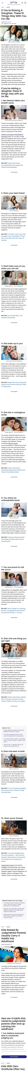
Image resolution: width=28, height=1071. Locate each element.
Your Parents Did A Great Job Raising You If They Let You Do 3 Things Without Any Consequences (14, 904)
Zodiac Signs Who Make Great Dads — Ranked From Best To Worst (14, 730)
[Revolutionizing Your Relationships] (14, 2)
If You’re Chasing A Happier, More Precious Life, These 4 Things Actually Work (13, 790)
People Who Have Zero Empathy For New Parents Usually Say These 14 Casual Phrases (14, 916)
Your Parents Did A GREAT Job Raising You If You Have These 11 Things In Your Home (14, 740)
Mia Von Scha (13, 443)
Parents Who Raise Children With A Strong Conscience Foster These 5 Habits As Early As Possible (13, 699)
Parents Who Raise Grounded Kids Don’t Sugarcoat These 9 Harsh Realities (12, 165)
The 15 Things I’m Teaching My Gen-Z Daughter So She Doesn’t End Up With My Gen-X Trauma (13, 611)
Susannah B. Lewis (6, 22)
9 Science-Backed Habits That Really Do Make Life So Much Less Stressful (13, 539)
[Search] (22, 2)
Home (2, 7)
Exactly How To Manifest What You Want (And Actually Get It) (13, 745)
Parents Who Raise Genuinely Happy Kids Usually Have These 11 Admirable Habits (13, 470)
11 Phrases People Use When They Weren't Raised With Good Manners (14, 735)
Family (8, 7)
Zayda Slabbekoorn (6, 944)
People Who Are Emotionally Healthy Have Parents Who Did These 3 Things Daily (13, 384)
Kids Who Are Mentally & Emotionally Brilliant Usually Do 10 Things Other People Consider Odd (14, 910)
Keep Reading (14, 1056)
